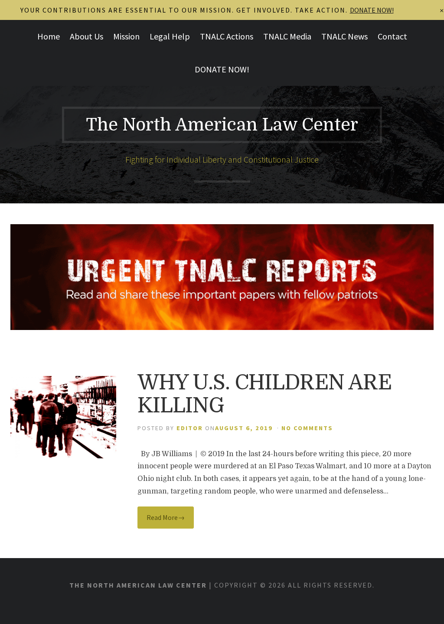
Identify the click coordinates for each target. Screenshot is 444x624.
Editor (189, 428)
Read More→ (166, 517)
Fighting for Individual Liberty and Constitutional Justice (222, 159)
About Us (86, 36)
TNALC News (344, 36)
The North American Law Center (222, 125)
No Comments (307, 428)
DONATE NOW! (222, 69)
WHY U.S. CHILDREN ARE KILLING (264, 394)
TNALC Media (287, 36)
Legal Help (170, 36)
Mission (126, 36)
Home (48, 36)
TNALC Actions (226, 36)
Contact (392, 36)
